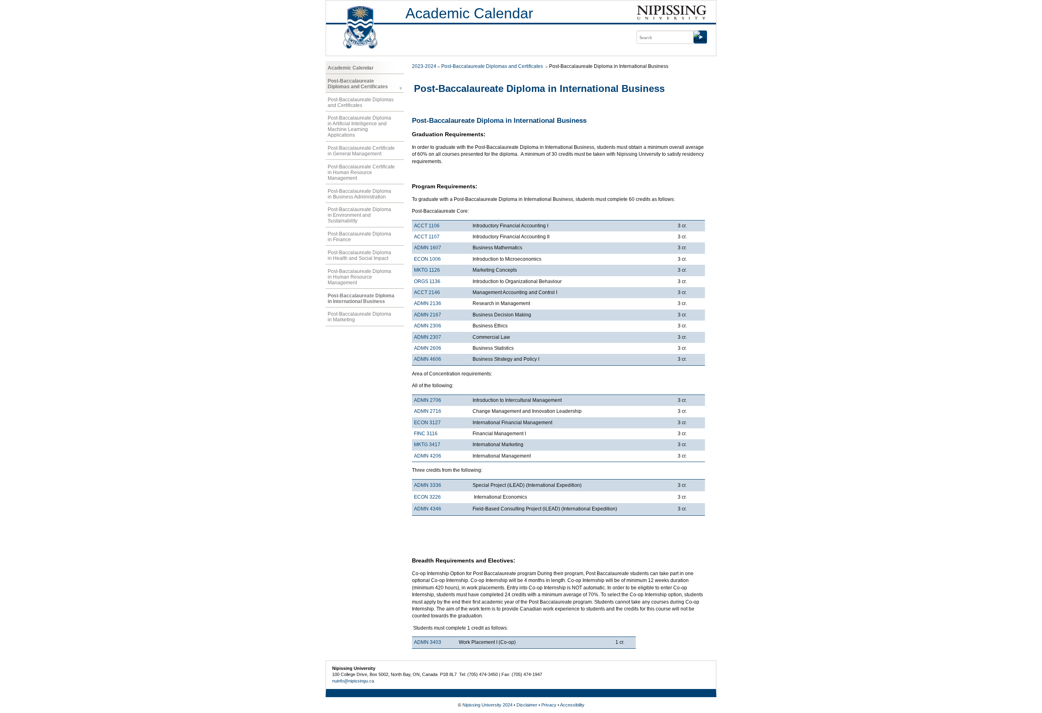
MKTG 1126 (427, 270)
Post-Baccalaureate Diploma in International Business (361, 298)
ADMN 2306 (427, 326)
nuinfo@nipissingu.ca (353, 680)
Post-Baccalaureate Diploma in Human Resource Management (359, 277)
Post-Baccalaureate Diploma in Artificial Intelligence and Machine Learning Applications (359, 126)
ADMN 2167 (427, 315)
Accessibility (572, 704)
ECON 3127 (427, 422)
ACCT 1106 (427, 226)
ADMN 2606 (427, 348)
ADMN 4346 (427, 509)
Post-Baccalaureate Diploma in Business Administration (359, 194)
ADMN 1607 (427, 248)
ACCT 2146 (427, 292)
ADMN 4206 (427, 456)
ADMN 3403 (427, 642)
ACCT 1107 (427, 237)
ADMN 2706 (427, 400)
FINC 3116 (426, 433)
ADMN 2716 (427, 411)
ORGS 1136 (427, 281)
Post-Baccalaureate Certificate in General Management (361, 151)
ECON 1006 (427, 259)
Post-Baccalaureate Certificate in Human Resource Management (361, 172)
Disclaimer (527, 704)
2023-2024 (424, 66)
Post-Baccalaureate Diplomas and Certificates (358, 83)
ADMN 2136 (427, 303)
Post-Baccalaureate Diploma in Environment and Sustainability (359, 215)
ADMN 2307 (427, 337)
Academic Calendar (469, 13)
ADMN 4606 (427, 359)
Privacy (548, 704)
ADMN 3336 (427, 485)
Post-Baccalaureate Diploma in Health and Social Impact (359, 255)
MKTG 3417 (427, 444)
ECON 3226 (427, 497)
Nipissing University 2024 (487, 704)
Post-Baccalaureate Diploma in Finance (359, 236)
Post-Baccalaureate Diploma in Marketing (359, 317)
